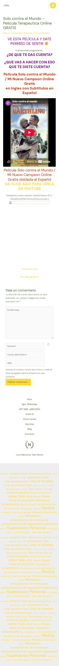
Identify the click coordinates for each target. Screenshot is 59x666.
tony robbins (52, 529)
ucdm (8, 532)
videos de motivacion (42, 532)
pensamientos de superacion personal (29, 524)
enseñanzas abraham (18, 492)
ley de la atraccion (47, 504)
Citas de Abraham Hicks (18, 485)
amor (55, 473)
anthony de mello (17, 477)
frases (46, 496)
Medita (48, 508)
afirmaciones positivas (40, 473)
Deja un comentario (12, 33)
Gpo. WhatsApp (29, 404)
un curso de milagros (21, 532)
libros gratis (26, 508)
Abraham (5, 474)
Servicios (29, 424)
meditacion (6, 512)
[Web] (25, 363)
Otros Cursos (29, 419)
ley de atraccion (28, 504)
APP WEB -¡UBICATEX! (29, 409)
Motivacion (32, 516)
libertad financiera (11, 509)
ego (51, 489)
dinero (24, 489)
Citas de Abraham (42, 481)
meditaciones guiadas (21, 512)
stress (2, 529)
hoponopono (43, 500)
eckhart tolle (41, 489)
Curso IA (29, 414)
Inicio (29, 399)
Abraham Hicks (18, 473)
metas (21, 516)
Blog (29, 429)
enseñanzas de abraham (41, 493)
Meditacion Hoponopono (44, 512)
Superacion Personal (26, 528)
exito (29, 496)
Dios (31, 488)
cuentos (51, 485)
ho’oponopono (10, 504)
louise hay (36, 509)
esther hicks (16, 496)
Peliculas (28, 33)
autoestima (34, 477)
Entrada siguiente (30, 276)
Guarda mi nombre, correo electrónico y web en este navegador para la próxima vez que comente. (29, 373)
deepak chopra (13, 489)
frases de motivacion (21, 500)
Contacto (29, 434)
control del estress (39, 485)
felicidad (37, 497)
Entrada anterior (29, 269)
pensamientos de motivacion (29, 520)
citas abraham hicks (16, 481)
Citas (46, 477)
